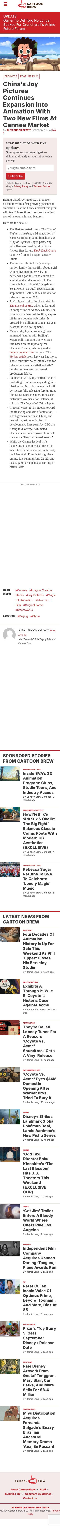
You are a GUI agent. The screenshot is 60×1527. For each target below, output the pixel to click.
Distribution (29, 1409)
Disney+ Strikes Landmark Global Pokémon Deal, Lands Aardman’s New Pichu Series (39, 1126)
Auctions (27, 930)
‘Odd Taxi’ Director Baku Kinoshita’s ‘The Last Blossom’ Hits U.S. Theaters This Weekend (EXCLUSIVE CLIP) (38, 1173)
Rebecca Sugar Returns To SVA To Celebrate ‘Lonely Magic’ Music (37, 879)
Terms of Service (42, 186)
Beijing (23, 616)
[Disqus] (30, 692)
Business (10, 76)
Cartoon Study (30, 982)
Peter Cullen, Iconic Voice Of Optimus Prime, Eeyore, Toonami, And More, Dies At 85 (40, 1298)
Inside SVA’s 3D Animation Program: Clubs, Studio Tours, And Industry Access (40, 783)
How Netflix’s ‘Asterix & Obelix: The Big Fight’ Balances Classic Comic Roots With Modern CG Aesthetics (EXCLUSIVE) (40, 831)
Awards (27, 1244)
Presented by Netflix (33, 810)
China (36, 616)
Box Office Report (31, 1070)
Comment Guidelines (38, 1493)
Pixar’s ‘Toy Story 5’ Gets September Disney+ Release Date (39, 1338)
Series (26, 1207)
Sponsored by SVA (32, 769)
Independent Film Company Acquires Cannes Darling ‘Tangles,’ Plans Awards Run (39, 1258)
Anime (26, 1112)
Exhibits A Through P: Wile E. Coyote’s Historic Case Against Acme (38, 995)
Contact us (30, 1498)
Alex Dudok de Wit (18, 130)
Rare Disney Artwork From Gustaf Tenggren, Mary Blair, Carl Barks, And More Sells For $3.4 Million (39, 1380)
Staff (43, 1489)
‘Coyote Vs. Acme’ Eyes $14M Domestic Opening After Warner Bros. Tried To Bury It (39, 1086)
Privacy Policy (21, 186)
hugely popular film (22, 352)
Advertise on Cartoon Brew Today (30, 1507)
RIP (24, 1282)
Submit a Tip (12, 1493)
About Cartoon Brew (23, 1489)
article (18, 356)
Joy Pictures (36, 595)
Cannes (22, 590)
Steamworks (25, 610)
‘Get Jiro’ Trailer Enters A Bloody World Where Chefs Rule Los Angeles (38, 1220)
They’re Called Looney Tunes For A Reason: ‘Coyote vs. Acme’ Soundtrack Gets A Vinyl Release (39, 1041)
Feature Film (29, 76)
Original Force (34, 605)
